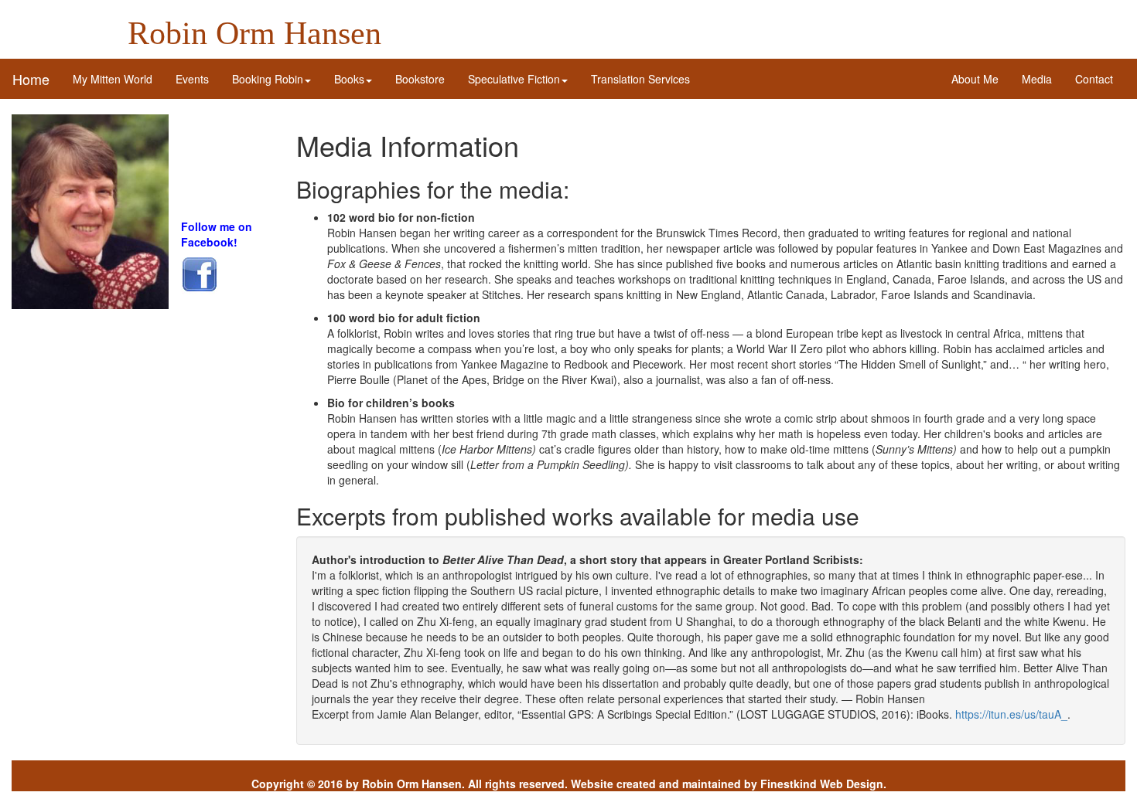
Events (192, 79)
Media (1037, 79)
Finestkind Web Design (821, 783)
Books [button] (349, 79)
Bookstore (420, 79)
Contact (1094, 79)
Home (31, 79)
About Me (975, 79)
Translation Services (640, 79)
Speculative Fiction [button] (514, 79)
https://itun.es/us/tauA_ (1011, 714)
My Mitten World (118, 78)
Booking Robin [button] (267, 79)
